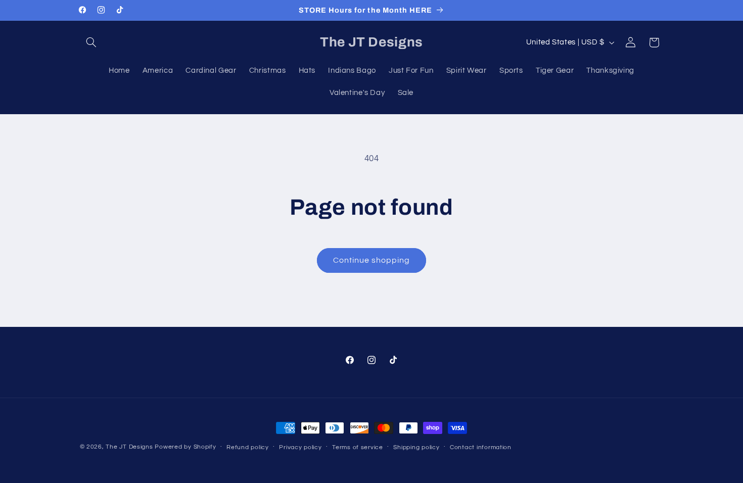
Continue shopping (371, 260)
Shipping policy (416, 447)
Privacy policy (300, 447)
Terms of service (357, 447)
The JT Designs (129, 447)
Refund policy (247, 447)
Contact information (481, 447)
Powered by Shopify (185, 447)
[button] (91, 42)
